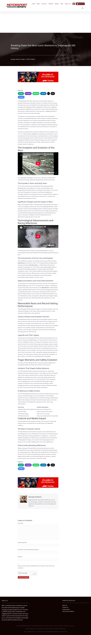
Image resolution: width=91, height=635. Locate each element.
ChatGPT (21, 93)
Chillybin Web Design (60, 628)
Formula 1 (44, 4)
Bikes (38, 4)
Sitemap (60, 625)
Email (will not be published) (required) (28, 549)
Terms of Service (53, 625)
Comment (20, 523)
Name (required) (22, 542)
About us (64, 605)
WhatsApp (35, 93)
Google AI (21, 97)
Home (33, 4)
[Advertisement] (45, 22)
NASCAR (51, 4)
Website (20, 556)
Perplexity (28, 93)
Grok (53, 93)
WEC (62, 4)
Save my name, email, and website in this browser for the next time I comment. (36, 567)
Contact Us (65, 607)
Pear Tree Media (41, 628)
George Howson (15, 59)
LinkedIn (43, 93)
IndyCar (57, 4)
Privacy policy (66, 609)
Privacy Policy (45, 625)
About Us (67, 4)
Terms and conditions (68, 611)
